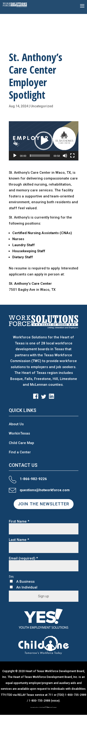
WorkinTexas (19, 433)
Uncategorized (41, 106)
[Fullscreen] (72, 155)
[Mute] (65, 155)
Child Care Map (21, 443)
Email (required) (23, 558)
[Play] (15, 155)
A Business (25, 582)
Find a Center (20, 452)
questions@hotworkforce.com (45, 490)
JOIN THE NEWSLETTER (43, 504)
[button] (43, 140)
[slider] (40, 155)
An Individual (26, 587)
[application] (43, 140)
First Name (19, 521)
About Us (16, 424)
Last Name (19, 540)
